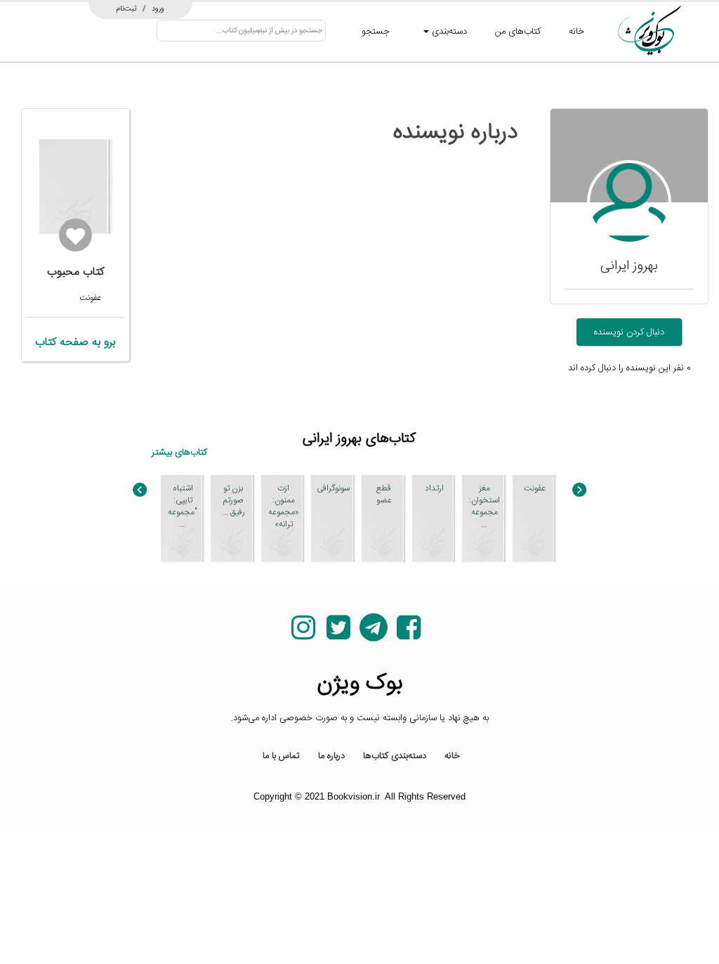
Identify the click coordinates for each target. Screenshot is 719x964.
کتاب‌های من (518, 31)
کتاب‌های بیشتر (179, 452)
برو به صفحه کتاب (75, 342)
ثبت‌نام (127, 8)
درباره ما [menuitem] (331, 756)
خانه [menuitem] (452, 756)
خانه (576, 31)
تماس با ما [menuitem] (281, 756)
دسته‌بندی (448, 31)
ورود (158, 8)
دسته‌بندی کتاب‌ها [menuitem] (394, 756)
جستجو (376, 31)
